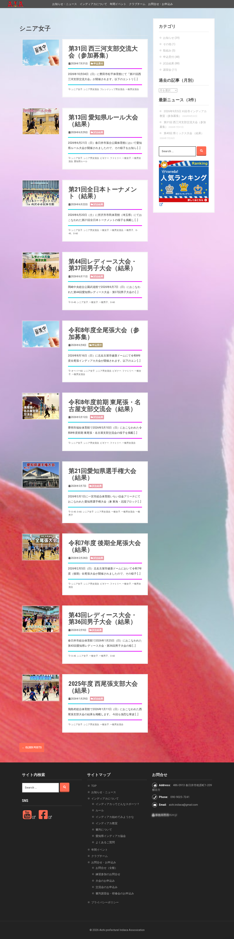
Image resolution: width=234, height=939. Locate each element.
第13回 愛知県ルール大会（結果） (103, 121)
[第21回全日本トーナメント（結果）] (41, 193)
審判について (104, 829)
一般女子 (126, 158)
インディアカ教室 (107, 823)
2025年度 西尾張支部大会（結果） (103, 687)
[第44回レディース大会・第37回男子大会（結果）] (41, 265)
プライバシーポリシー (105, 902)
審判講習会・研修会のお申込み (115, 893)
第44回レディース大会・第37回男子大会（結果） (103, 265)
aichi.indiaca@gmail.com (183, 804)
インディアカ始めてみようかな (115, 817)
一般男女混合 (132, 89)
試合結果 (98, 132)
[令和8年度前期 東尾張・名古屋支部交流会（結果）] (41, 406)
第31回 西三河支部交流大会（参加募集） (103, 52)
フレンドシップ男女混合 (112, 89)
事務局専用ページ (166, 815)
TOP (94, 786)
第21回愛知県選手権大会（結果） (102, 474)
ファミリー (115, 158)
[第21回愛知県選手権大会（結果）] (41, 474)
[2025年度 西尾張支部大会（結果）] (41, 687)
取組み (167, 50)
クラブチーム (137, 4)
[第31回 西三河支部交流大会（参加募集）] (41, 52)
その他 (167, 44)
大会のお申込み (105, 880)
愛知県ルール (80, 161)
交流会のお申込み (107, 887)
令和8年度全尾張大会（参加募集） (104, 333)
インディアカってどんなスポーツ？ (117, 804)
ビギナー (104, 158)
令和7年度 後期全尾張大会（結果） (105, 546)
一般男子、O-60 (107, 302)
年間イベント (118, 4)
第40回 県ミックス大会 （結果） (184, 133)
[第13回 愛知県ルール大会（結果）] (41, 121)
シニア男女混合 (91, 89)
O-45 (73, 302)
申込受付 (98, 63)
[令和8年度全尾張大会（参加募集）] (41, 334)
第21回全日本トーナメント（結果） (103, 193)
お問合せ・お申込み (160, 4)
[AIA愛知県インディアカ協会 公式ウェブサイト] (15, 3)
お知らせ (168, 37)
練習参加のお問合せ (108, 874)
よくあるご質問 (105, 842)
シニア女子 (76, 89)
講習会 (167, 69)
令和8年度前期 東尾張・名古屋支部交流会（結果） (105, 406)
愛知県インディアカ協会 (111, 836)
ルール (100, 810)
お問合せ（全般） (107, 868)
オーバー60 (77, 371)
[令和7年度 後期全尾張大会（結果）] (41, 546)
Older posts (32, 747)
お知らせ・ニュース (64, 4)
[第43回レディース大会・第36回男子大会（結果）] (41, 618)
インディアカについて (93, 4)
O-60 (79, 511)
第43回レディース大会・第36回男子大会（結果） (103, 618)
